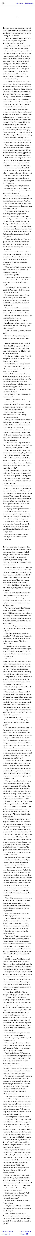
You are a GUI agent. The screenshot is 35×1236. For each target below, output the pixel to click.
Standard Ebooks (3, 3)
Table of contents (29, 3)
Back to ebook (19, 3)
